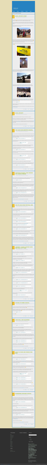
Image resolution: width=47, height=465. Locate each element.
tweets (32, 454)
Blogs (11, 434)
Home (14, 11)
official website (26, 223)
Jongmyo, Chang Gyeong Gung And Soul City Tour (24, 247)
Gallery (18, 11)
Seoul (29, 452)
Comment (33, 444)
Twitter (30, 455)
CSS (34, 444)
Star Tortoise (30, 453)
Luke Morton (32, 461)
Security (35, 451)
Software (33, 452)
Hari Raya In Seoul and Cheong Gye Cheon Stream (24, 173)
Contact (27, 11)
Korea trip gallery (22, 387)
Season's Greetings (31, 451)
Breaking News (11, 435)
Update (33, 455)
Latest (31, 447)
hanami (32, 445)
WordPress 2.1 (34, 457)
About (30, 11)
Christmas (29, 444)
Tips (34, 453)
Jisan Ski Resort (25, 69)
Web (31, 456)
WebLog (11, 445)
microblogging (32, 450)
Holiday (25, 348)
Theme (33, 453)
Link (28, 348)
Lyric (33, 447)
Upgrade (36, 455)
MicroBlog (11, 441)
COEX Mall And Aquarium (22, 319)
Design (36, 444)
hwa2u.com (15, 8)
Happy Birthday (35, 445)
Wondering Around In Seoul (23, 393)
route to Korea (18, 121)
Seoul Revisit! (19, 113)
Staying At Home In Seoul (22, 302)
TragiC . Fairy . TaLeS (12, 451)
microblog (31, 449)
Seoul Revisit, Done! (21, 16)
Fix (28, 445)
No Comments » (31, 348)
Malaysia (35, 447)
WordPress (11, 446)
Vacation (29, 456)
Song (35, 452)
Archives (22, 11)
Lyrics (11, 440)
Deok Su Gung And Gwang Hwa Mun (23, 353)
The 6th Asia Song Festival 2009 (24, 205)
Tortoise (29, 454)
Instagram (33, 446)
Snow (31, 452)
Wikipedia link (16, 418)
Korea (29, 447)
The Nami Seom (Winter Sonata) (24, 130)
